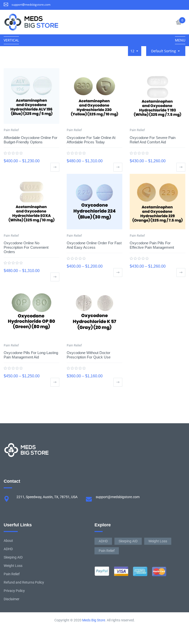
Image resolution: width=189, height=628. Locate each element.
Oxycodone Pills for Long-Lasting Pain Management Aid (31, 355)
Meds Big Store (93, 620)
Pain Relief (11, 130)
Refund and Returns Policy (24, 582)
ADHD (8, 549)
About (8, 541)
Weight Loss (13, 566)
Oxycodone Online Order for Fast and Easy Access (94, 245)
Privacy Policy (14, 591)
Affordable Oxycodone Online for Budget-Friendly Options (30, 140)
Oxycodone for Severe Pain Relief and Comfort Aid (152, 140)
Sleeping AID (13, 557)
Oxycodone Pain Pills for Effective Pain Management (152, 245)
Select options (54, 167)
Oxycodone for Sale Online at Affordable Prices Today (91, 140)
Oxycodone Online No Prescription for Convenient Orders (26, 247)
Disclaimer (11, 599)
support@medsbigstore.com (31, 4)
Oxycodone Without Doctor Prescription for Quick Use (88, 355)
